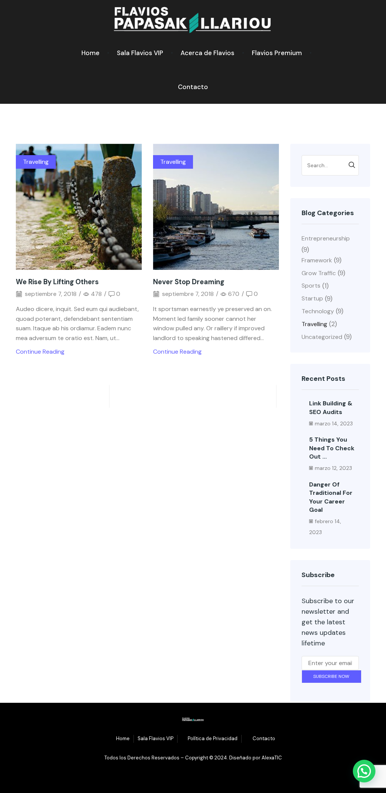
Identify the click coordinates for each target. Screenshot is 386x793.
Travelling (36, 162)
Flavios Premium (277, 53)
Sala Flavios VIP (140, 53)
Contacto (193, 87)
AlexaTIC (272, 758)
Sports (311, 285)
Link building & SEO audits (330, 407)
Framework (317, 260)
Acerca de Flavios (207, 53)
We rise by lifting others (57, 281)
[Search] (352, 165)
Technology (318, 311)
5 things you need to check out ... (331, 448)
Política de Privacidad (212, 738)
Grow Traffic (319, 273)
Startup (312, 298)
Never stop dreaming (188, 281)
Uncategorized (322, 337)
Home (90, 53)
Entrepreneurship (326, 238)
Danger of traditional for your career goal (330, 497)
